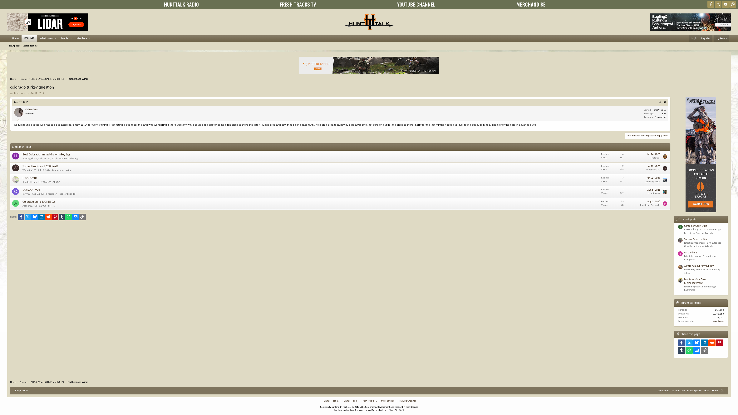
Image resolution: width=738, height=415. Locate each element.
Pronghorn (689, 259)
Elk (49, 206)
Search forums (30, 46)
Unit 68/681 (29, 178)
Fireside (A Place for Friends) (61, 194)
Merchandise (387, 401)
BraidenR (27, 182)
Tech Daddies (412, 407)
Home (15, 38)
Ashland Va (660, 117)
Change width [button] (21, 390)
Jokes (687, 273)
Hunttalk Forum (330, 401)
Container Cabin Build (695, 226)
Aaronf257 (28, 206)
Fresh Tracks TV (369, 401)
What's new (46, 38)
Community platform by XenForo (348, 407)
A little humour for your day (699, 266)
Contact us (663, 390)
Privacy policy (694, 390)
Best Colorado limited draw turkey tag (46, 154)
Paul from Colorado (650, 205)
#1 (665, 102)
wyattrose (718, 321)
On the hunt (690, 252)
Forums (29, 38)
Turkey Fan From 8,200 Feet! (40, 166)
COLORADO (54, 182)
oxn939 (26, 194)
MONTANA (689, 290)
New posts (14, 46)
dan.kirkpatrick (652, 181)
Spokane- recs (31, 190)
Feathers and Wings (69, 158)
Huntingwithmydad (32, 158)
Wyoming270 (29, 170)
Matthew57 (654, 193)
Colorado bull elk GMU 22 (38, 201)
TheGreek (655, 158)
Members (81, 38)
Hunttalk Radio (349, 401)
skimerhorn (19, 93)
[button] (55, 38)
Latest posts (689, 219)
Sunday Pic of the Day (695, 239)
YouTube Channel (407, 401)
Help (706, 390)
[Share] (659, 102)
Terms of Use (678, 390)
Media (64, 38)
